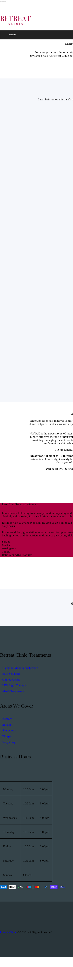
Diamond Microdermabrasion (20, 667)
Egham (6, 724)
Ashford (7, 718)
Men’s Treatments (13, 691)
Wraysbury (9, 742)
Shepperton (9, 730)
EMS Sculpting (11, 673)
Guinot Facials (11, 679)
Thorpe (6, 736)
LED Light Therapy (14, 685)
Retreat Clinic (8, 932)
